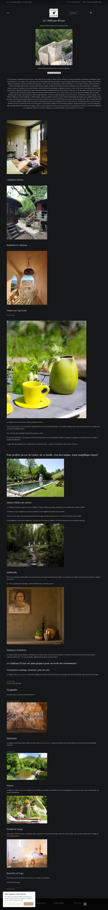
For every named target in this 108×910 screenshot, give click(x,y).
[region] (19, 899)
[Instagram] (85, 904)
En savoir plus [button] (11, 315)
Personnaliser (9, 904)
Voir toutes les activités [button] (13, 701)
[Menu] (8, 13)
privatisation (23, 675)
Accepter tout (28, 904)
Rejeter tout (19, 904)
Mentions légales (59, 903)
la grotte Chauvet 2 (45, 743)
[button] (73, 13)
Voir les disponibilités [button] (54, 73)
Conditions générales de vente (37, 903)
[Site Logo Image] (53, 13)
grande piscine (57, 516)
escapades (19, 695)
